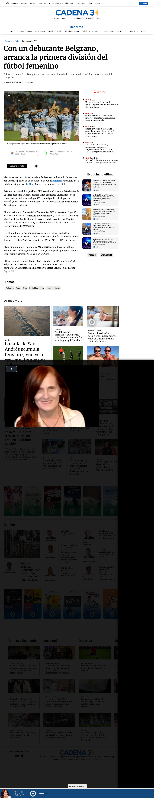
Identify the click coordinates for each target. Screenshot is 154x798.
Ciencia (92, 100)
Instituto (29, 31)
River (25, 288)
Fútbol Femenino (36, 288)
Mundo (99, 18)
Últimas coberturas (56, 3)
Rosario (89, 18)
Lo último (100, 92)
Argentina (65, 18)
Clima (90, 3)
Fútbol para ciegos (131, 31)
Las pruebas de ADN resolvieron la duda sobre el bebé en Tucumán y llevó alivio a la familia (102, 337)
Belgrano (20, 31)
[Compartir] (36, 166)
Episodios (96, 190)
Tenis (91, 31)
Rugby (59, 31)
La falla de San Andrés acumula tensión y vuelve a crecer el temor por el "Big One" (25, 354)
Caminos (24, 3)
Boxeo (119, 31)
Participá (143, 3)
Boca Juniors (40, 31)
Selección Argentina (72, 31)
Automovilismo (109, 31)
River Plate (51, 31)
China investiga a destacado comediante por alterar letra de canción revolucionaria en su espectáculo (100, 132)
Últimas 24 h (69, 3)
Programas (42, 3)
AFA (31, 184)
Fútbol (84, 31)
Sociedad (58, 329)
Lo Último (55, 18)
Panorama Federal (94, 331)
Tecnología (94, 158)
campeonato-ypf (53, 288)
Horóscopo (99, 3)
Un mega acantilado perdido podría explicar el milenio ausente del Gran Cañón (101, 104)
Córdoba (77, 18)
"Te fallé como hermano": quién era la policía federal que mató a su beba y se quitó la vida (68, 336)
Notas (143, 31)
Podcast (92, 255)
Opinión (32, 3)
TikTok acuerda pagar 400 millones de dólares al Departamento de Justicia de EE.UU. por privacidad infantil (99, 148)
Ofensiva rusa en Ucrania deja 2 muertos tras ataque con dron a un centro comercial (100, 117)
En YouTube (81, 3)
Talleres (11, 31)
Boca (18, 288)
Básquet (98, 31)
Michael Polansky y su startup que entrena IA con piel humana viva (101, 161)
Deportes (14, 3)
